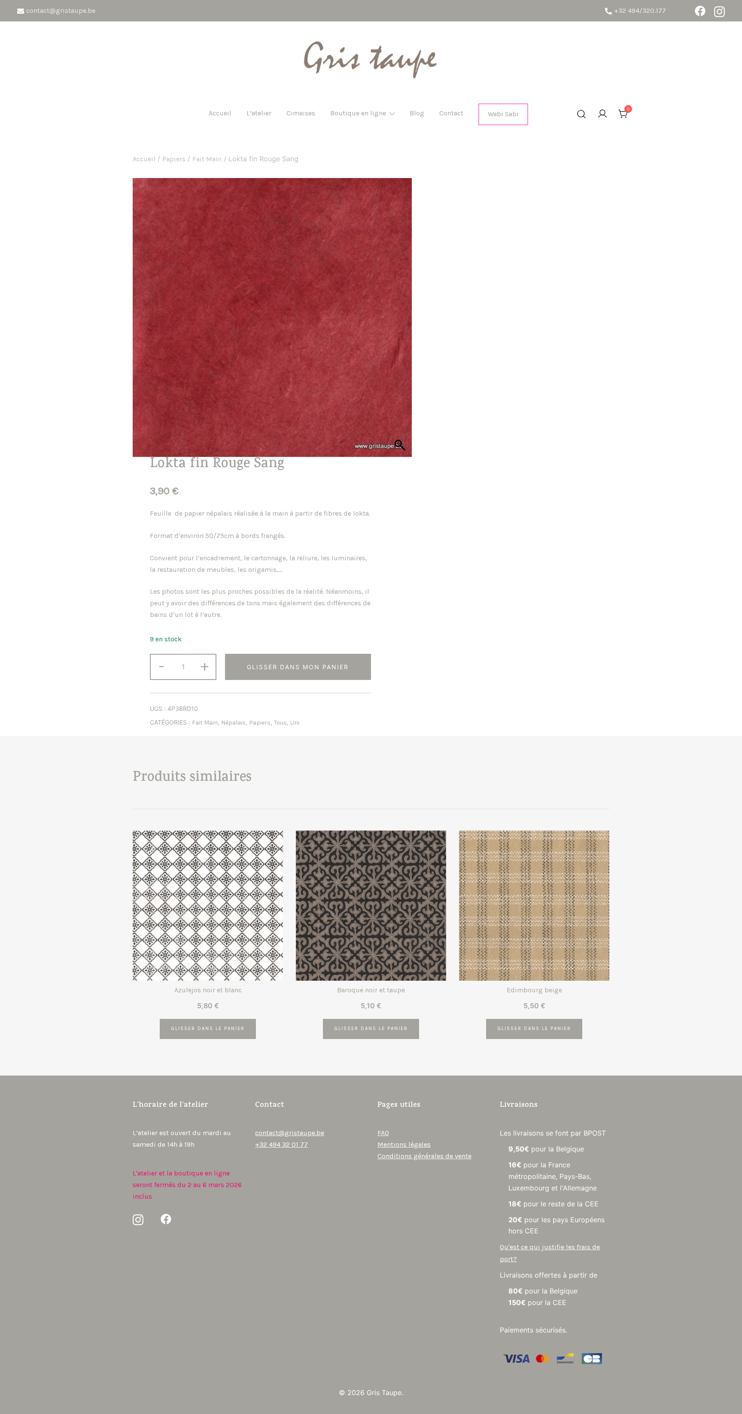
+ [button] (205, 666)
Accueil (220, 113)
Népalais (233, 722)
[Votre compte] (602, 114)
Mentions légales (404, 1144)
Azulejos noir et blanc (208, 990)
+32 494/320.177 (640, 10)
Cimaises (300, 113)
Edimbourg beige (534, 990)
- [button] (161, 666)
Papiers (174, 159)
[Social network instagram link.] (719, 11)
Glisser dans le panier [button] (208, 1028)
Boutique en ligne (358, 113)
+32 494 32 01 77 (281, 1144)
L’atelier (258, 113)
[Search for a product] (581, 115)
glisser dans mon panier (298, 667)
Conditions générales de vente (424, 1156)
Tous (280, 722)
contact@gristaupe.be (60, 10)
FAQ (383, 1133)
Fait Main (207, 159)
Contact (451, 113)
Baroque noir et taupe (371, 990)
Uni (294, 722)
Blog (417, 113)
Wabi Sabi (503, 114)
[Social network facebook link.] (700, 11)
